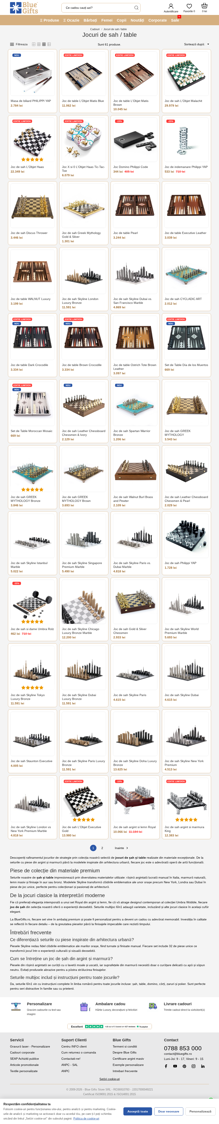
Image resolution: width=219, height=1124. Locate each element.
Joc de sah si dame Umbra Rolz (32, 629)
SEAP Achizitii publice (24, 1058)
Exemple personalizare (128, 1065)
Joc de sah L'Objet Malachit (183, 101)
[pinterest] (184, 1066)
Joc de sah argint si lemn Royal (134, 827)
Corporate (157, 20)
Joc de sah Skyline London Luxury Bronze (80, 300)
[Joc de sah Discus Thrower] (32, 206)
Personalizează (200, 1111)
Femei (106, 20)
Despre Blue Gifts (124, 1052)
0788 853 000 (183, 1048)
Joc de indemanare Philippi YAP (186, 167)
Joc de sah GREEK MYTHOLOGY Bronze (25, 498)
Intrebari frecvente (125, 1071)
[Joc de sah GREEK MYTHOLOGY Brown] (84, 470)
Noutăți (137, 20)
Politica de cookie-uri (86, 1118)
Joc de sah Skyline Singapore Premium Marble (82, 565)
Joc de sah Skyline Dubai (182, 695)
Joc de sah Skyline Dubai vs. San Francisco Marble (132, 300)
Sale (175, 18)
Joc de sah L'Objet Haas (27, 167)
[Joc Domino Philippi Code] (135, 140)
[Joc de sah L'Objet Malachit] (186, 73)
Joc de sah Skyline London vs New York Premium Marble (31, 829)
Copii (121, 20)
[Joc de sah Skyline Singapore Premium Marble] (84, 536)
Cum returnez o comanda (78, 1052)
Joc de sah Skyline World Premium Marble (182, 631)
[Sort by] (207, 44)
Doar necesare (168, 1111)
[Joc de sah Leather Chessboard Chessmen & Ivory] (84, 404)
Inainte (122, 848)
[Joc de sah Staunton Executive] (32, 734)
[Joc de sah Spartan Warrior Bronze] (135, 404)
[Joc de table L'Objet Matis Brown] (135, 73)
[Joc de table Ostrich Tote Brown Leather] (135, 338)
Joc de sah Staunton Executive (31, 761)
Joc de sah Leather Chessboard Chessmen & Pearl (186, 498)
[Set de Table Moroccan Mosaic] (32, 404)
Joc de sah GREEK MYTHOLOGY (178, 432)
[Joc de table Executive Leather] (186, 206)
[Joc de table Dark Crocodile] (32, 338)
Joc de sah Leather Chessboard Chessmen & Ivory (83, 432)
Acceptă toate (137, 1111)
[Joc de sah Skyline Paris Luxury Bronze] (84, 734)
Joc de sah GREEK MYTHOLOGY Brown (76, 498)
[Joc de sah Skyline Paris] (135, 668)
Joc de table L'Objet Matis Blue (83, 101)
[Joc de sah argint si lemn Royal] (135, 800)
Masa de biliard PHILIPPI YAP (31, 101)
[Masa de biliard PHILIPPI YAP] (32, 73)
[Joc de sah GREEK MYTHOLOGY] (186, 404)
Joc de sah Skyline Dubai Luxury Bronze (79, 697)
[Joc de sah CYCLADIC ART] (186, 272)
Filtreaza (22, 44)
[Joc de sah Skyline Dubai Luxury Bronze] (84, 668)
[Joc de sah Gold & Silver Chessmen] (135, 602)
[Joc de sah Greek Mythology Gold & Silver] (84, 206)
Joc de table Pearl (125, 233)
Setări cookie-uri (109, 1079)
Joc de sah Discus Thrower (29, 233)
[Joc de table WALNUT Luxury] (32, 272)
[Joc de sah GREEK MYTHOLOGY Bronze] (32, 470)
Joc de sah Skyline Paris (129, 695)
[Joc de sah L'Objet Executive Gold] (84, 800)
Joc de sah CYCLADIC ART (183, 299)
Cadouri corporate (22, 1052)
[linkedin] (203, 1066)
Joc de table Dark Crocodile (29, 365)
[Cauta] (136, 8)
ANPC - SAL (69, 1065)
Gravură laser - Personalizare (30, 1046)
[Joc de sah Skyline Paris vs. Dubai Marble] (135, 536)
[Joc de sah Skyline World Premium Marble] (186, 602)
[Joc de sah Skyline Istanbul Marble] (32, 536)
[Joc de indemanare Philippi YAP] (186, 140)
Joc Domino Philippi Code (130, 167)
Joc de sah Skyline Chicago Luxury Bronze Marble (80, 631)
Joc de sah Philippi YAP (180, 563)
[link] (186, 1056)
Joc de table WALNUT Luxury (30, 299)
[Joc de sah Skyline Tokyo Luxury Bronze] (32, 668)
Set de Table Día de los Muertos (186, 365)
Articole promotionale (24, 1065)
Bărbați (90, 20)
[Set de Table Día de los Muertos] (186, 338)
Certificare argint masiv (128, 1058)
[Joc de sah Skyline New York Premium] (186, 734)
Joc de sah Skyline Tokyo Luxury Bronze (28, 697)
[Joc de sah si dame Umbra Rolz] (32, 602)
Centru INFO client (74, 1046)
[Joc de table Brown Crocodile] (84, 338)
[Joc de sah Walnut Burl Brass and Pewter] (135, 470)
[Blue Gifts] (24, 7)
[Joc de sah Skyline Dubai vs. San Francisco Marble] (135, 272)
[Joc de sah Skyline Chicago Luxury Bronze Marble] (84, 602)
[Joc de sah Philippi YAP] (186, 536)
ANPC (65, 1071)
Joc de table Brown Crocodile (82, 365)
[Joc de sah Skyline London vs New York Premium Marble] (32, 800)
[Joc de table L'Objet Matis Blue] (84, 73)
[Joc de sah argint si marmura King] (186, 800)
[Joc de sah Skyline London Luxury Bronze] (84, 272)
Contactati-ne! (70, 1058)
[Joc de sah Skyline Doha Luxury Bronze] (135, 734)
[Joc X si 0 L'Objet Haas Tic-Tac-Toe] (84, 140)
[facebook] (166, 1066)
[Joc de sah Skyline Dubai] (186, 668)
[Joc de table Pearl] (135, 206)
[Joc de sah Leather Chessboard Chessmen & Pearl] (186, 470)
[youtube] (175, 1066)
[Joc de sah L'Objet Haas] (32, 140)
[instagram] (193, 1066)
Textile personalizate (24, 1071)
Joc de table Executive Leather (185, 233)
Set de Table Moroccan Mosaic (31, 431)
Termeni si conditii (125, 1046)
